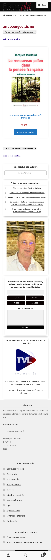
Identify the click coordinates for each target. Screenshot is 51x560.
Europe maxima (14, 484)
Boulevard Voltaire (15, 468)
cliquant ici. (25, 393)
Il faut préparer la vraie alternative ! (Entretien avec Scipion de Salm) (27, 210)
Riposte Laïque (13, 510)
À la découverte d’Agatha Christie (27, 188)
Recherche (25, 555)
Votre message (25, 308)
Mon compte (8, 555)
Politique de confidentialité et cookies (24, 542)
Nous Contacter (10, 424)
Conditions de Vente (16, 537)
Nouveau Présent (15, 500)
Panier (39, 553)
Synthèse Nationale (16, 515)
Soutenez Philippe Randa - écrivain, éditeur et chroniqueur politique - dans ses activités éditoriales (25, 284)
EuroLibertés (13, 479)
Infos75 (10, 489)
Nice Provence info (15, 495)
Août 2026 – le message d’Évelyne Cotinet (27, 192)
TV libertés (12, 521)
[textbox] (26, 173)
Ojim (9, 505)
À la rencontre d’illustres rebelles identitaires (27, 197)
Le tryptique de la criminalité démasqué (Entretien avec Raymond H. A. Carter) (27, 203)
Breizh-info (12, 474)
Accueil (9, 15)
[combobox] (25, 173)
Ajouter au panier (25, 132)
